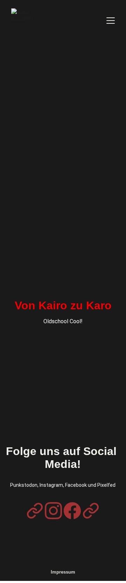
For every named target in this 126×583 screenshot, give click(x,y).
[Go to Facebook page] (72, 510)
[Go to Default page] (34, 510)
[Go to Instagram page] (53, 510)
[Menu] (110, 20)
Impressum (63, 572)
